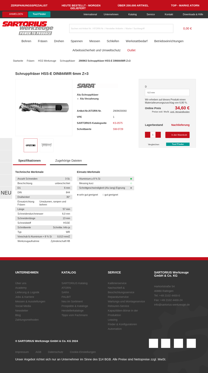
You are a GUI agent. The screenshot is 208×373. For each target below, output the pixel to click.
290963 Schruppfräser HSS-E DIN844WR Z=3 (104, 61)
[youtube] (191, 343)
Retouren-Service (118, 306)
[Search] (168, 28)
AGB (38, 352)
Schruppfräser (67, 61)
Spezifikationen (29, 160)
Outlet (131, 50)
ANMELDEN (16, 14)
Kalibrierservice (117, 283)
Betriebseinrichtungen (168, 41)
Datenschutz (55, 352)
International (90, 14)
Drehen (59, 41)
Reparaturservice (118, 296)
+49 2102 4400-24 (171, 300)
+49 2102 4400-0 (169, 295)
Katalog (132, 14)
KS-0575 (118, 123)
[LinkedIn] (165, 343)
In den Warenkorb (179, 135)
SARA (65, 292)
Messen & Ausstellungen (30, 301)
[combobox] (167, 92)
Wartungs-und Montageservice (126, 301)
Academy (21, 287)
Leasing (112, 319)
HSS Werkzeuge (47, 61)
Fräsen (42, 41)
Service (150, 14)
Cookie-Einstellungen (83, 352)
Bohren (26, 41)
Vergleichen (153, 144)
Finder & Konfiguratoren (122, 324)
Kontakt (169, 14)
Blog (18, 315)
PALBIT (66, 296)
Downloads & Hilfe (192, 14)
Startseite (18, 61)
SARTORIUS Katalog (75, 283)
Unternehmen (111, 14)
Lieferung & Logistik (27, 292)
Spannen (77, 41)
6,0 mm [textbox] (151, 92)
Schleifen (113, 41)
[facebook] (178, 343)
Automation (115, 328)
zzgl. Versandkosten (180, 111)
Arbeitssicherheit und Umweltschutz (96, 50)
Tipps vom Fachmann (75, 315)
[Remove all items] (183, 92)
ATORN (66, 287)
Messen (94, 41)
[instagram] (153, 343)
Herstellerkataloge (73, 310)
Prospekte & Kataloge (75, 306)
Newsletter (21, 310)
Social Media (23, 306)
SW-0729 (118, 129)
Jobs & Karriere (24, 296)
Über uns (20, 283)
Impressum (22, 352)
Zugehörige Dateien (68, 160)
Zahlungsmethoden (27, 319)
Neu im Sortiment (72, 301)
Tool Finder (39, 14)
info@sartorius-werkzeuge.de (172, 304)
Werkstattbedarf (137, 41)
